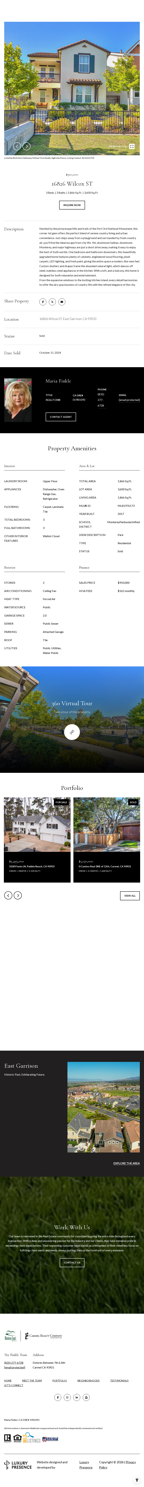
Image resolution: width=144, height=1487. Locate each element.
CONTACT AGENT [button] (61, 416)
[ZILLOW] (86, 1397)
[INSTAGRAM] (67, 1397)
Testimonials (119, 1380)
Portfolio (59, 1380)
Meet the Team (32, 1380)
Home (8, 1380)
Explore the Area (126, 1163)
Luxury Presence (86, 1464)
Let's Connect (13, 1385)
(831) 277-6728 (101, 399)
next (26, 146)
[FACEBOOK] (57, 1397)
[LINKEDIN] (76, 1397)
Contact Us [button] (72, 1262)
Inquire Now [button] (72, 205)
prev (17, 146)
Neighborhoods (88, 1380)
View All (130, 895)
